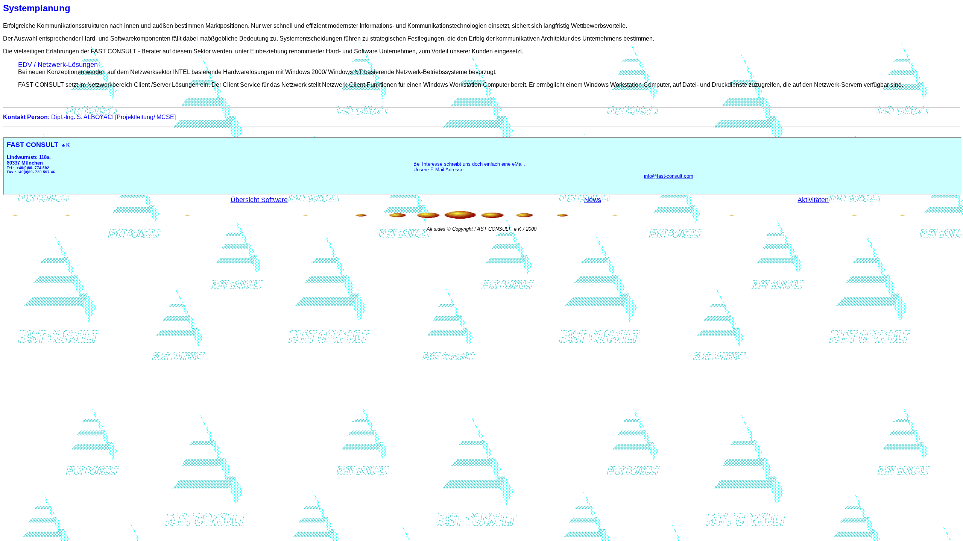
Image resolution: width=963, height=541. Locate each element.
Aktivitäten (813, 200)
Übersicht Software (259, 200)
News (592, 200)
